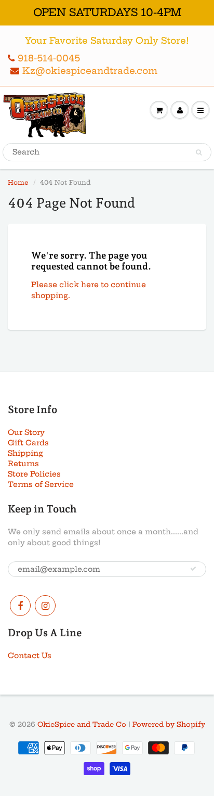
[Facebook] (20, 605)
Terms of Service (41, 484)
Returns (23, 463)
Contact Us (29, 655)
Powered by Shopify (168, 724)
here (90, 284)
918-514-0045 (49, 58)
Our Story (26, 432)
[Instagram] (45, 605)
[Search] (198, 152)
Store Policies (34, 474)
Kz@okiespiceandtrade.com (89, 70)
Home (18, 182)
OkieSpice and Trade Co (81, 724)
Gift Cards (28, 442)
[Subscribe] (193, 568)
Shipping (25, 453)
